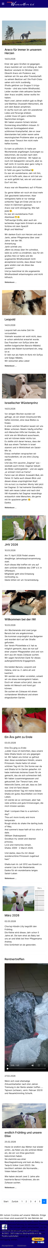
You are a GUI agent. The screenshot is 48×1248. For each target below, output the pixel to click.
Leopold (10, 319)
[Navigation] (3, 4)
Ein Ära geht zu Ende (18, 737)
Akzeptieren (7, 1245)
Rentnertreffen (14, 959)
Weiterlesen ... (11, 282)
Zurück (15, 1201)
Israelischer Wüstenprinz (21, 402)
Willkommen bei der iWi (20, 619)
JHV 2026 (11, 544)
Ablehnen (21, 1245)
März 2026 (12, 915)
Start (6, 1201)
